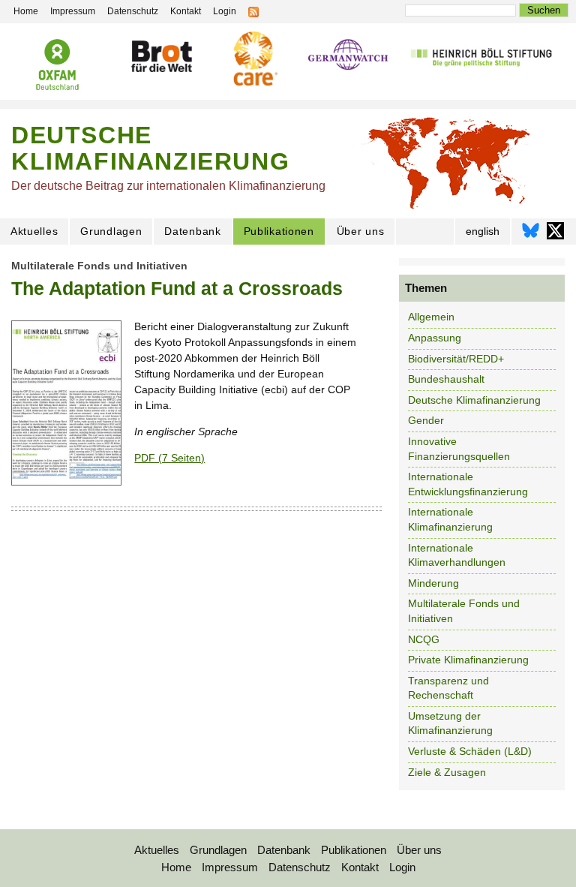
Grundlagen (111, 231)
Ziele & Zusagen (447, 772)
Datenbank (192, 231)
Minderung (433, 583)
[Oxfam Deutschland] (58, 64)
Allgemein (431, 317)
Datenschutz (299, 867)
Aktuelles (34, 231)
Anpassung (434, 338)
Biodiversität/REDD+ (456, 359)
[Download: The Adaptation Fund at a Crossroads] (66, 482)
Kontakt (360, 867)
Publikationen (279, 231)
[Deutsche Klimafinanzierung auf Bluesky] (530, 234)
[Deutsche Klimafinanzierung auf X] (555, 234)
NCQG (424, 639)
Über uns (361, 231)
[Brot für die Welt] (161, 56)
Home (176, 867)
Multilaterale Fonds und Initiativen (99, 266)
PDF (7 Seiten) (169, 458)
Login (402, 867)
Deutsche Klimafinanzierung (474, 400)
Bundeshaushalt (446, 379)
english (483, 231)
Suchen (543, 10)
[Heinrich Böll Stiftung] (481, 56)
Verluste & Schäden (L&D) (470, 751)
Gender (426, 420)
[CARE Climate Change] (253, 59)
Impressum (230, 867)
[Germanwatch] (348, 56)
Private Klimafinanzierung (468, 660)
